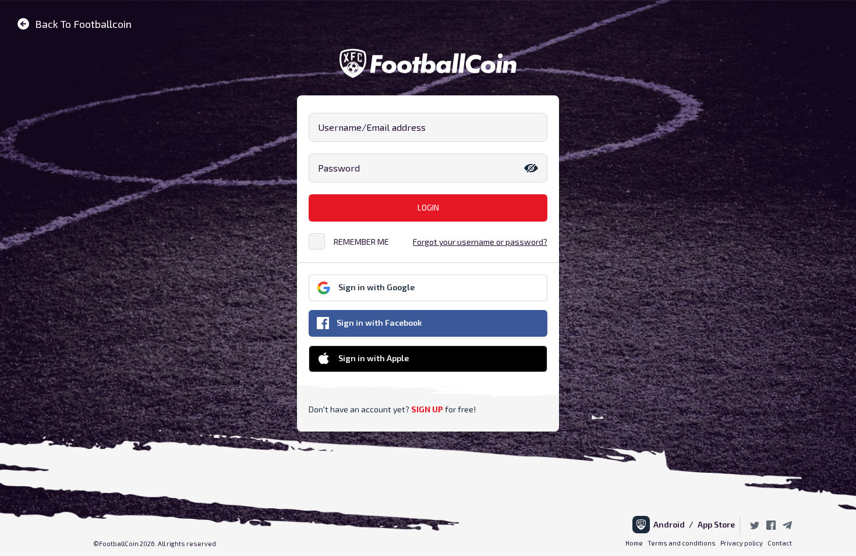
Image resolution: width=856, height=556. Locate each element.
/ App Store (712, 524)
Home (634, 543)
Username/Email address (372, 127)
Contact (779, 543)
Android (671, 524)
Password (339, 168)
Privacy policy (741, 543)
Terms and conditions (682, 543)
